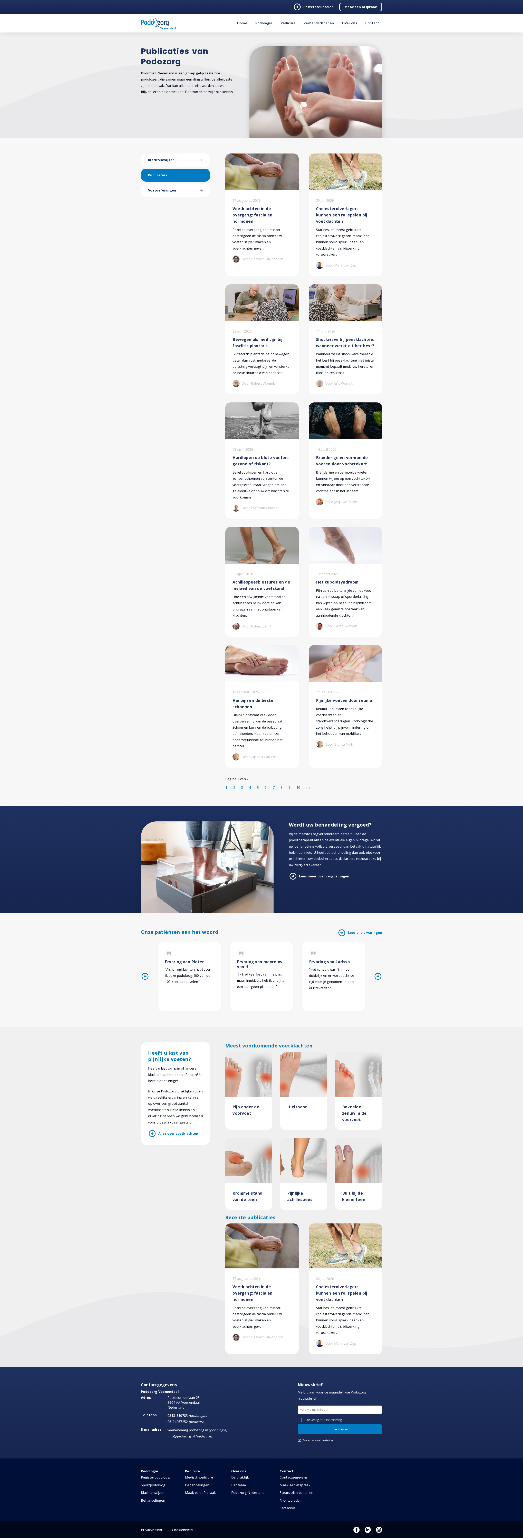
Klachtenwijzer (161, 160)
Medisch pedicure (199, 1477)
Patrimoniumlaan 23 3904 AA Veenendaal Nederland (184, 1402)
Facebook (287, 1508)
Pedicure (288, 23)
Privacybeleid (151, 1530)
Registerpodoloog (155, 1477)
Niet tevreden (291, 1500)
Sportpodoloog (153, 1485)
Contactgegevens (293, 1477)
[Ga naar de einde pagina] (309, 787)
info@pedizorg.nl (181, 1436)
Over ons (349, 23)
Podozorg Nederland (248, 1492)
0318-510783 (178, 1415)
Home (242, 23)
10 (298, 787)
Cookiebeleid (182, 1530)
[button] (205, 160)
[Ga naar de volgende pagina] (306, 787)
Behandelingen (153, 1500)
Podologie (264, 23)
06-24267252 (178, 1421)
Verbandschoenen (319, 23)
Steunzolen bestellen (296, 1492)
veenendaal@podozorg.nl (188, 1430)
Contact (372, 23)
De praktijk (240, 1477)
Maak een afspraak (360, 7)
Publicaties (157, 175)
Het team (238, 1485)
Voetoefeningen (162, 190)
